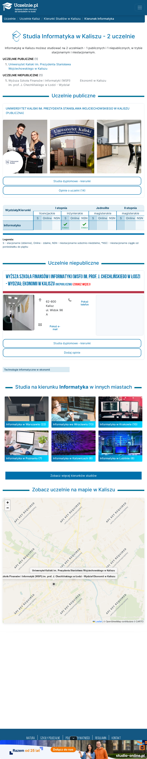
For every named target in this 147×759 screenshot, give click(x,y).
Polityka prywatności (78, 738)
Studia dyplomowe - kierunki (72, 181)
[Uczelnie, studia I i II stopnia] (20, 8)
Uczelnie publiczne (20, 59)
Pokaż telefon (85, 303)
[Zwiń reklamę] (73, 738)
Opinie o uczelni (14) (72, 190)
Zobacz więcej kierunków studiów (73, 475)
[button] (53, 584)
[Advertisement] (73, 685)
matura (30, 738)
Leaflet (98, 621)
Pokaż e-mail (55, 328)
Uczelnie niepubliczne (23, 75)
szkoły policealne (50, 738)
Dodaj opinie (72, 352)
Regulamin (100, 738)
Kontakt (116, 738)
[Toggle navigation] (140, 7)
